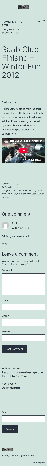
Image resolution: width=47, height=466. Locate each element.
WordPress (28, 455)
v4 (10, 197)
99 (18, 193)
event (23, 193)
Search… (6, 412)
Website (6, 331)
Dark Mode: (36, 463)
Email (5, 316)
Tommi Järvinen (12, 187)
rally (29, 193)
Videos (39, 190)
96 (15, 193)
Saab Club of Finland (25, 190)
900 (11, 193)
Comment (7, 270)
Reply (4, 243)
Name (6, 300)
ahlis (15, 223)
